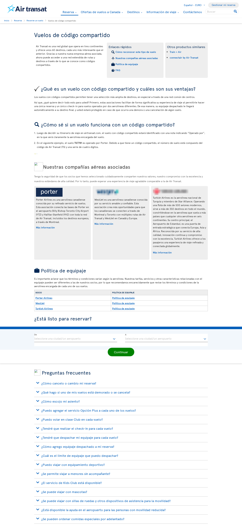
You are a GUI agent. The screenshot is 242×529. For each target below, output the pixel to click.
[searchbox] (222, 11)
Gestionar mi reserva (223, 5)
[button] (121, 352)
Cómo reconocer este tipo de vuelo (136, 52)
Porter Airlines (43, 298)
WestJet (39, 303)
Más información (45, 227)
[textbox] (75, 338)
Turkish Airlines (44, 308)
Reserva (68, 12)
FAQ (118, 70)
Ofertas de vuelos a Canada (100, 12)
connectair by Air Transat (184, 57)
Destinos (132, 12)
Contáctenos (192, 12)
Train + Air (175, 52)
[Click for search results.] (236, 11)
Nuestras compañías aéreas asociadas (137, 58)
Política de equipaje (127, 64)
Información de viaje (161, 12)
